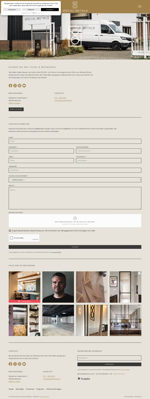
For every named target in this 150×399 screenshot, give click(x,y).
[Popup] (139, 6)
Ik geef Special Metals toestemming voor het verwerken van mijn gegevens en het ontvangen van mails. (53, 231)
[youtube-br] (24, 85)
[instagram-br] (15, 85)
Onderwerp (13, 166)
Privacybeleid (128, 397)
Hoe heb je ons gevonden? (18, 176)
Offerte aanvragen (53, 389)
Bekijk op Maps (14, 103)
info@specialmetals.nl (63, 100)
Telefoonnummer (82, 147)
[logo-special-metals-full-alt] (75, 7)
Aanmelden (109, 364)
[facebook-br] (10, 85)
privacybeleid (56, 252)
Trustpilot (119, 374)
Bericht (12, 186)
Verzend (75, 247)
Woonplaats (81, 157)
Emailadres (13, 147)
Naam (11, 137)
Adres (11, 157)
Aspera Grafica (44, 397)
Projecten (40, 389)
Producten (30, 389)
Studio (11, 389)
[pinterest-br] (19, 85)
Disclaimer (137, 397)
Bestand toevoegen (16, 213)
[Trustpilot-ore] (109, 378)
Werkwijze (20, 389)
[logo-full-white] (75, 36)
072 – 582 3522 (60, 98)
